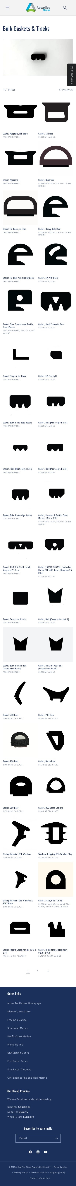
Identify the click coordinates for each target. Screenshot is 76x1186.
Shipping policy (57, 1172)
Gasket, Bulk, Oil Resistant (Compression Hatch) (50, 667)
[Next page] (48, 971)
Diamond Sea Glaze (18, 1011)
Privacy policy (21, 1172)
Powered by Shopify (41, 1167)
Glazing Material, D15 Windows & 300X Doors (18, 902)
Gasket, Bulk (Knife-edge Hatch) (17, 422)
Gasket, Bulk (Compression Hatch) (53, 619)
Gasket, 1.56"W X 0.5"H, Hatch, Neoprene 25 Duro (17, 568)
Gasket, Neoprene (10, 179)
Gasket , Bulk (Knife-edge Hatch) (17, 468)
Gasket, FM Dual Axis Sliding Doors (18, 277)
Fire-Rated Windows (19, 1069)
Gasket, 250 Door (10, 807)
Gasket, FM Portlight (47, 376)
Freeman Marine (17, 1019)
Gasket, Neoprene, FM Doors (15, 133)
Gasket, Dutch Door (47, 761)
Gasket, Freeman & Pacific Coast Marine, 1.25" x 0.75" (53, 517)
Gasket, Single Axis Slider (14, 376)
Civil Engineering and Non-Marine (27, 1077)
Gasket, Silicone (45, 133)
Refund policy (60, 1167)
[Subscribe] (56, 1138)
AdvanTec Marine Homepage (24, 1003)
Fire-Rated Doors (17, 1061)
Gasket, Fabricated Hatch (14, 619)
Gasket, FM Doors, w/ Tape (14, 228)
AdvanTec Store (23, 1167)
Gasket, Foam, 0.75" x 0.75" (50, 900)
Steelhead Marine (17, 1028)
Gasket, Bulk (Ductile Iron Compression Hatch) (14, 667)
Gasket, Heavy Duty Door (49, 228)
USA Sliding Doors (18, 1052)
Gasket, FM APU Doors (48, 277)
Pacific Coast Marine (19, 1036)
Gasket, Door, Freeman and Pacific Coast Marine (18, 325)
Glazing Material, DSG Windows (17, 854)
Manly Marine (15, 1044)
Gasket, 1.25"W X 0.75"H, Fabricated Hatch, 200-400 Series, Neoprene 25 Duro (55, 570)
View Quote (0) (71, 75)
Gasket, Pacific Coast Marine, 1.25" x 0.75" (19, 951)
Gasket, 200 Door (10, 715)
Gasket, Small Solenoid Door (51, 324)
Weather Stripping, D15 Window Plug (55, 854)
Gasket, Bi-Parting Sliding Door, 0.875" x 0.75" (52, 951)
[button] (7, 8)
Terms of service (39, 1172)
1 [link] (28, 971)
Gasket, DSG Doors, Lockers (50, 807)
